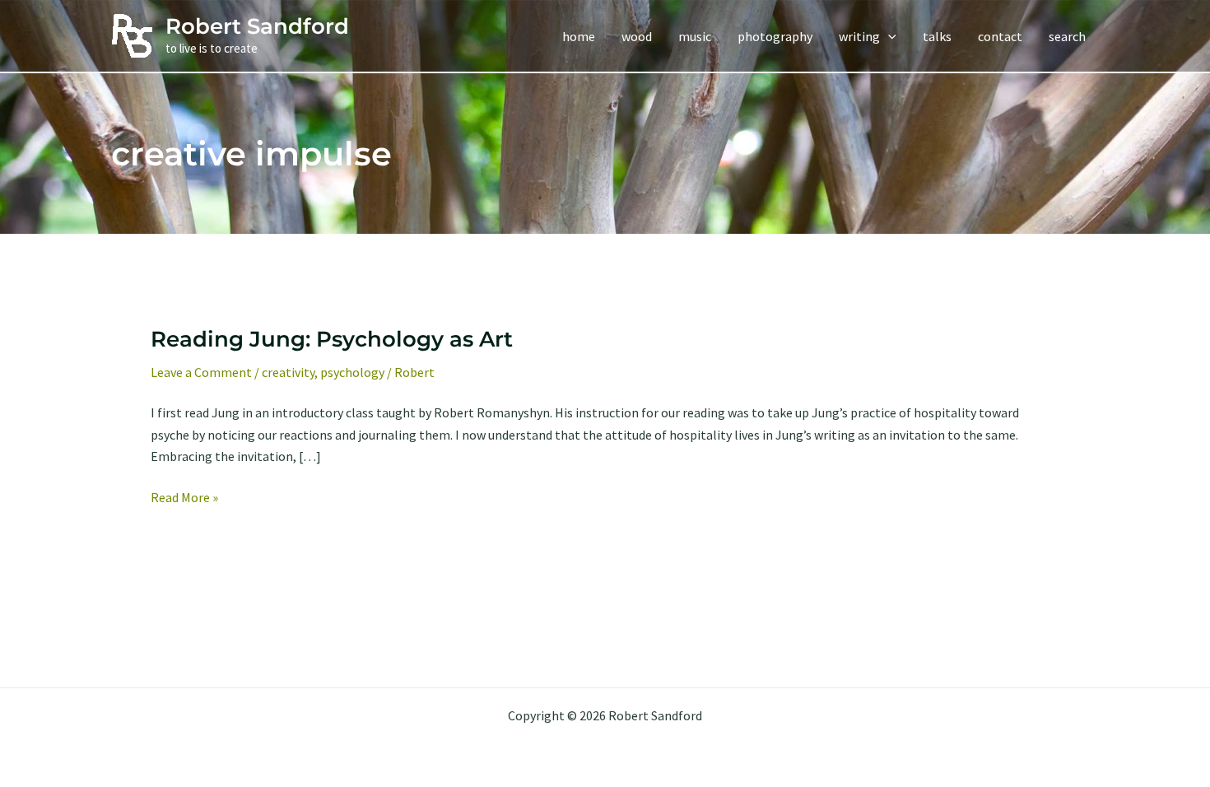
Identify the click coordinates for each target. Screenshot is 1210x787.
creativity (288, 372)
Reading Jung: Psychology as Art (332, 339)
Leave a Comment (201, 372)
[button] (888, 36)
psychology (352, 372)
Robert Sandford (257, 26)
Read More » (184, 498)
